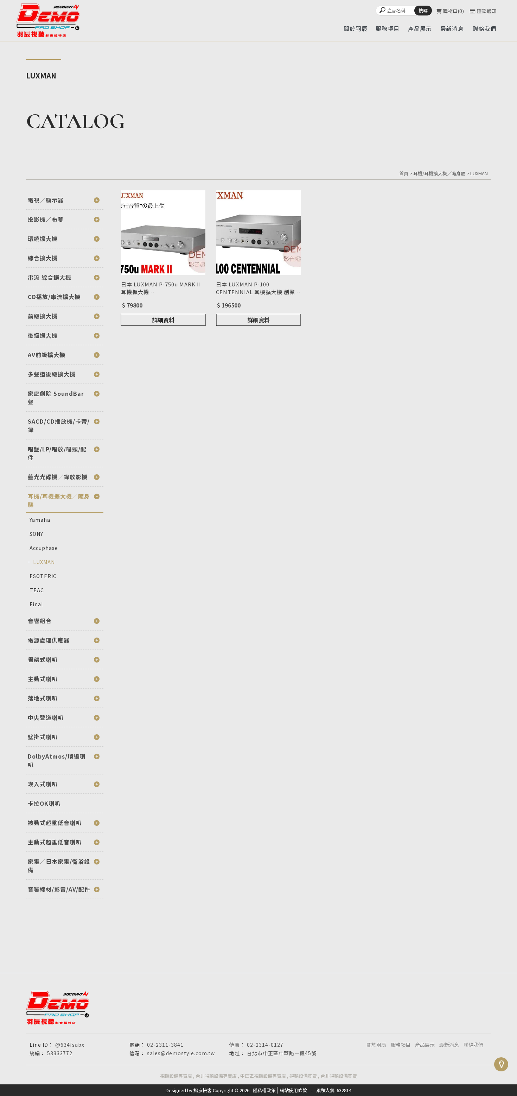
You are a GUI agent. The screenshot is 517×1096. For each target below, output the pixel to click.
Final (36, 604)
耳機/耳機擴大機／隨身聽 (439, 173)
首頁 (403, 173)
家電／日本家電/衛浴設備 (59, 865)
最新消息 (449, 1044)
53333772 (59, 1053)
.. (312, 1090)
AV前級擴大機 (46, 354)
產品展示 (425, 1044)
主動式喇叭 (43, 678)
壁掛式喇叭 (43, 737)
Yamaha (40, 519)
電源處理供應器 (49, 640)
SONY (36, 533)
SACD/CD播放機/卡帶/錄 (59, 425)
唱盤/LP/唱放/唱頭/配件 (57, 453)
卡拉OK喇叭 (44, 803)
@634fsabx (69, 1044)
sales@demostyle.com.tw (181, 1053)
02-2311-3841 (165, 1044)
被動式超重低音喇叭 (55, 822)
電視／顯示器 (46, 200)
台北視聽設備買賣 (338, 1075)
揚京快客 (202, 1090)
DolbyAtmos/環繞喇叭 (56, 760)
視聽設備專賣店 (176, 1075)
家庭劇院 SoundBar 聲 (56, 397)
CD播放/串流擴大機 (54, 296)
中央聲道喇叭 (46, 717)
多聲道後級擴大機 (52, 374)
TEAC (37, 590)
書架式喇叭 (43, 659)
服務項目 (400, 1044)
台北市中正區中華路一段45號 (282, 1053)
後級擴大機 (43, 335)
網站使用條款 (293, 1090)
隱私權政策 (264, 1090)
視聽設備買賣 (303, 1075)
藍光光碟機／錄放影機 (58, 477)
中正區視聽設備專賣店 (263, 1075)
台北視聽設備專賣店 (216, 1075)
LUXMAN (479, 173)
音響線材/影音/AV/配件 (59, 889)
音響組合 (40, 620)
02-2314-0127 (265, 1044)
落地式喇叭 (43, 698)
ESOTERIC (43, 575)
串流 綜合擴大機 (49, 277)
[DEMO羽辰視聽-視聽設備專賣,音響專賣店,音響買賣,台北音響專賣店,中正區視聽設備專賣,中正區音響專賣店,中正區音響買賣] (47, 21)
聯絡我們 (473, 1044)
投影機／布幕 (46, 219)
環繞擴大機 (43, 238)
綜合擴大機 (43, 258)
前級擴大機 (43, 316)
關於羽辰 (376, 1044)
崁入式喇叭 (43, 784)
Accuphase (44, 547)
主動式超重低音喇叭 (55, 842)
